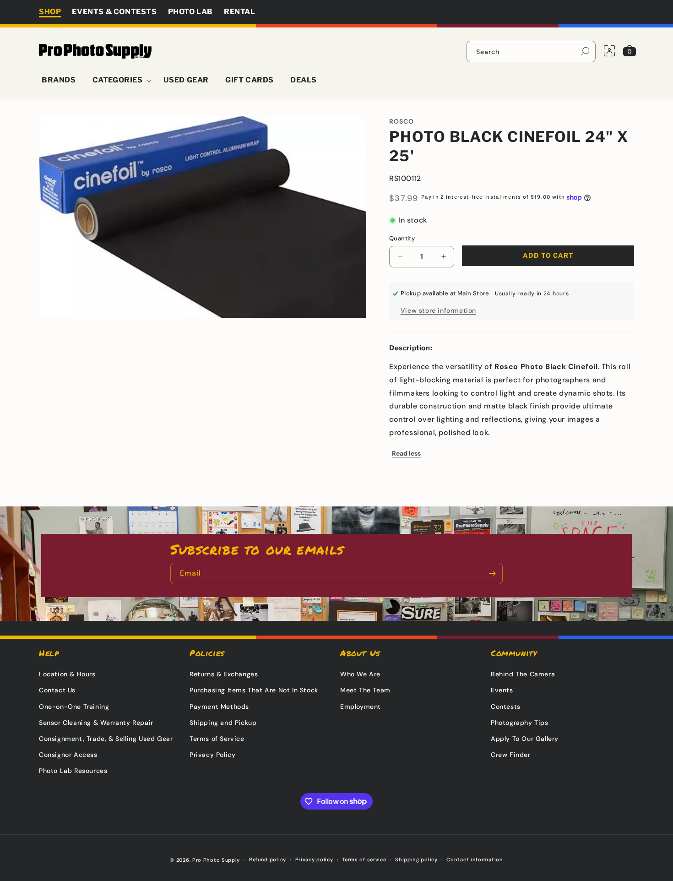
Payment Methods (219, 706)
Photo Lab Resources (73, 771)
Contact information (474, 859)
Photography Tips (519, 722)
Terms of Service (217, 738)
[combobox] (531, 51)
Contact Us (57, 690)
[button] (119, 80)
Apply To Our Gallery (525, 738)
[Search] (585, 51)
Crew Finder (511, 754)
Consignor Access (68, 754)
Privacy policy (314, 859)
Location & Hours (67, 674)
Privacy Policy (212, 754)
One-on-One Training (74, 706)
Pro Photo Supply (216, 860)
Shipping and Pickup (223, 722)
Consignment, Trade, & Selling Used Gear (106, 738)
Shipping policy (416, 859)
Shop (50, 11)
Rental (239, 11)
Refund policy (267, 859)
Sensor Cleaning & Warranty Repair (96, 722)
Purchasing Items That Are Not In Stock (254, 690)
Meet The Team (365, 690)
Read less (406, 453)
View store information (438, 310)
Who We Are (360, 674)
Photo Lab (190, 11)
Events (502, 690)
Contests (506, 706)
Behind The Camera (523, 674)
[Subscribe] (492, 573)
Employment (360, 706)
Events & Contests (114, 11)
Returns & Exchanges (224, 674)
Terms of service (364, 859)
